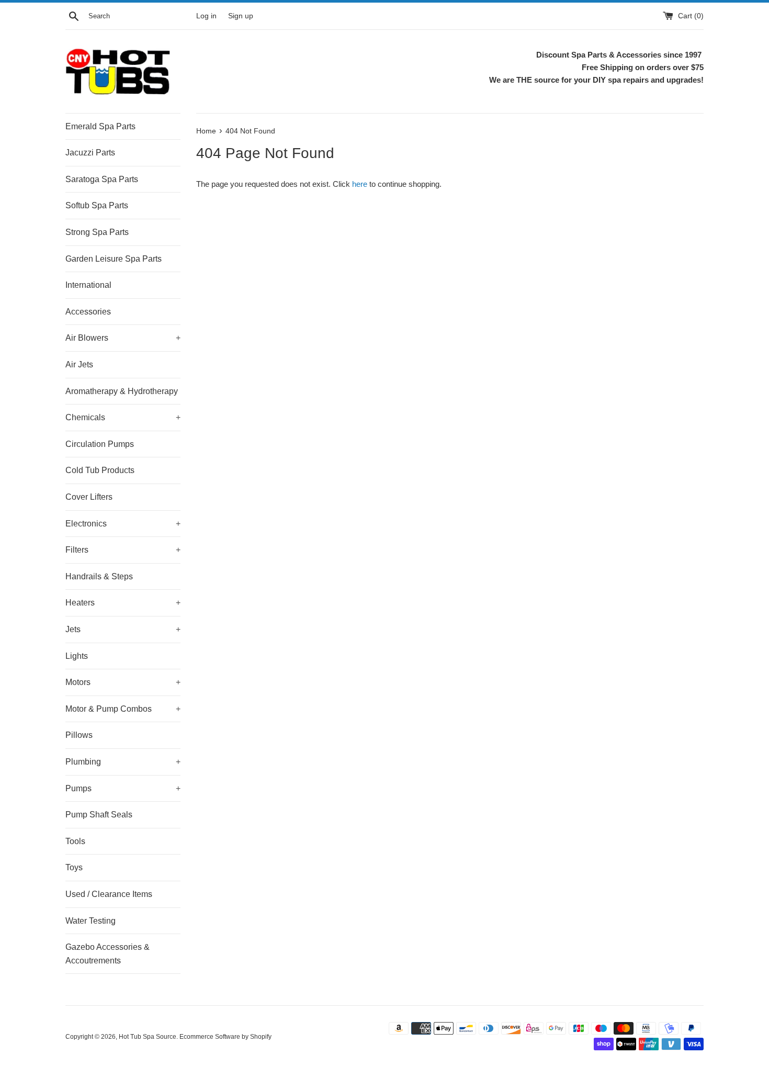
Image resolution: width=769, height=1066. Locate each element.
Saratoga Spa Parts (101, 179)
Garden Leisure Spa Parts (113, 258)
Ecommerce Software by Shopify (225, 1036)
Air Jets (79, 364)
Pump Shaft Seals (98, 814)
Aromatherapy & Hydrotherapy (121, 391)
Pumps (122, 788)
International (88, 284)
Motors (122, 682)
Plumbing (122, 761)
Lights (76, 656)
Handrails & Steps (99, 576)
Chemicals (122, 417)
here (359, 183)
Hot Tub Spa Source (147, 1036)
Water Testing (90, 920)
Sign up (240, 16)
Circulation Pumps (99, 444)
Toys (74, 867)
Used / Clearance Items (108, 894)
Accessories (88, 311)
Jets (122, 629)
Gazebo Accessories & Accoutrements (107, 953)
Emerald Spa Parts (100, 126)
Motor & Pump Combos (122, 708)
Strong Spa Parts (97, 232)
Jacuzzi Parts (90, 152)
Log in (206, 16)
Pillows (79, 735)
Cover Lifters (88, 496)
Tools (75, 841)
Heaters (122, 602)
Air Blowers (122, 337)
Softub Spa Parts (96, 205)
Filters (122, 549)
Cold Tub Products (99, 470)
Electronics (122, 523)
